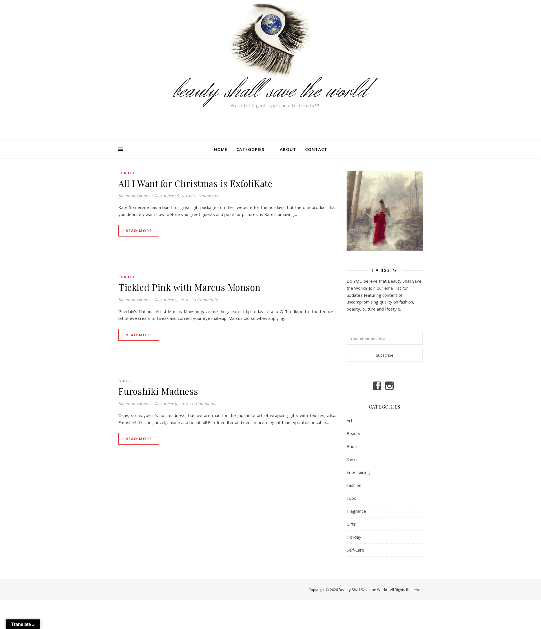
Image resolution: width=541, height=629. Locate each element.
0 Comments (206, 195)
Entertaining (358, 472)
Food (351, 498)
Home (220, 149)
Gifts (124, 381)
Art (349, 420)
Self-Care (355, 550)
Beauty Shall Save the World (270, 91)
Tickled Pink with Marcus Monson (189, 287)
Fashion (354, 485)
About (288, 149)
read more (139, 230)
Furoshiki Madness (158, 391)
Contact (316, 149)
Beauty (126, 173)
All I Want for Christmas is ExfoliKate (195, 183)
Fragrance (356, 511)
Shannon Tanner (134, 195)
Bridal (352, 446)
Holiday (354, 537)
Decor (352, 459)
